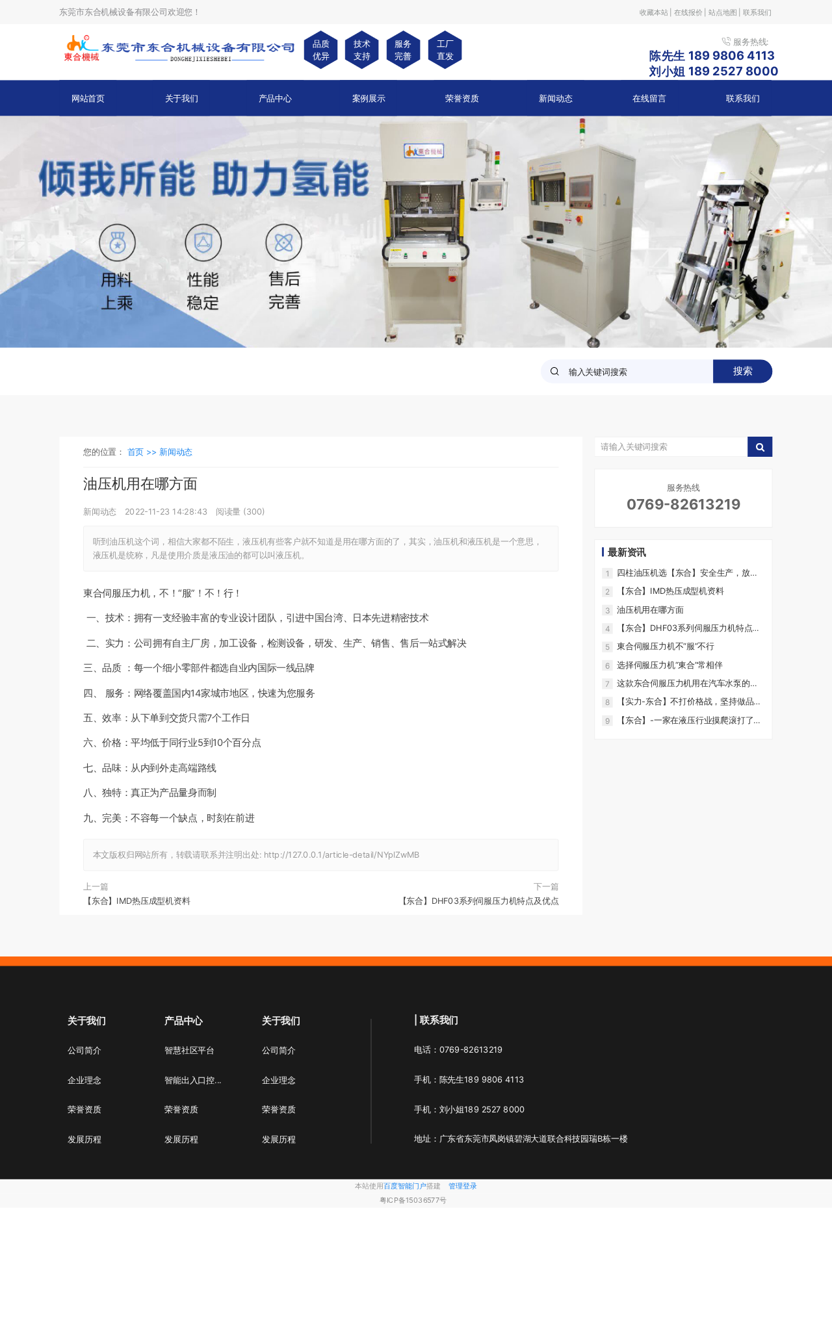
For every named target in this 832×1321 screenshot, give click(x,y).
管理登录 (462, 1186)
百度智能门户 (405, 1186)
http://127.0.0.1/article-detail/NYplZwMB (342, 854)
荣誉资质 (461, 98)
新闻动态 (555, 98)
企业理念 (84, 1080)
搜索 (742, 371)
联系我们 (742, 98)
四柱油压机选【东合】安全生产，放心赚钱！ (688, 572)
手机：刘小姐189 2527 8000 (469, 1109)
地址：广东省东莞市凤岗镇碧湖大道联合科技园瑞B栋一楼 (520, 1139)
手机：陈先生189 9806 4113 (469, 1079)
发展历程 (84, 1140)
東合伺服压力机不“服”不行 (665, 646)
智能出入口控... (193, 1080)
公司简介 (84, 1050)
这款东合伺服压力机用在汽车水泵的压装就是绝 (688, 683)
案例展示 (368, 98)
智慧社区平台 (189, 1050)
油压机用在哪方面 (650, 609)
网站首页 (88, 98)
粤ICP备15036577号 (413, 1200)
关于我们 (181, 98)
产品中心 (275, 98)
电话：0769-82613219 (458, 1050)
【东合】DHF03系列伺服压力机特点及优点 (478, 900)
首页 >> (143, 452)
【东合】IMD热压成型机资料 (136, 900)
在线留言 (649, 98)
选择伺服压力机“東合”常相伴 (670, 665)
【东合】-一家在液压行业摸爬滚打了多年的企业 (689, 720)
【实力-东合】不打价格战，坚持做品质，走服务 (685, 702)
